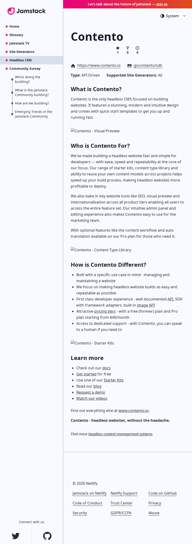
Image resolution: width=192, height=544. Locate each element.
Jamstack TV (19, 43)
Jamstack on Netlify (90, 493)
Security (80, 512)
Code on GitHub (162, 493)
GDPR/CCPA (121, 512)
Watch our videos (91, 398)
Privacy (154, 503)
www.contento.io (133, 410)
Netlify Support (124, 493)
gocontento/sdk (148, 65)
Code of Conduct (87, 503)
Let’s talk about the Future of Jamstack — (127, 4)
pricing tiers (105, 311)
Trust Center (122, 503)
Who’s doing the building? (27, 79)
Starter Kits (114, 380)
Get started (86, 374)
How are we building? (32, 103)
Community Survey (25, 68)
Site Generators (21, 51)
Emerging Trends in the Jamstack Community (33, 113)
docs (106, 367)
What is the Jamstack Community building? (32, 92)
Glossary (16, 35)
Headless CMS (20, 60)
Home (14, 26)
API (170, 299)
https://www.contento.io (99, 65)
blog (97, 386)
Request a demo (90, 392)
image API (146, 305)
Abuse (153, 512)
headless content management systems (120, 434)
